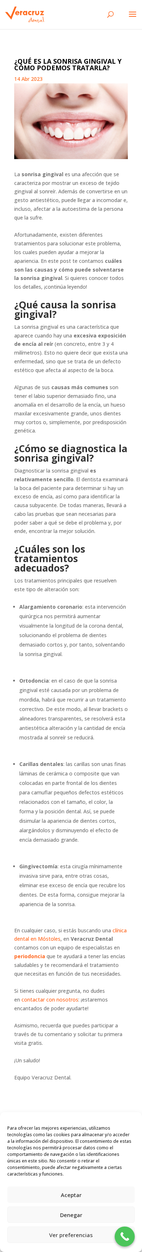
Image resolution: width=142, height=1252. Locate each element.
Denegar (71, 1215)
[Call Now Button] (125, 1237)
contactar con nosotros (49, 999)
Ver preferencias (71, 1235)
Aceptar (71, 1194)
